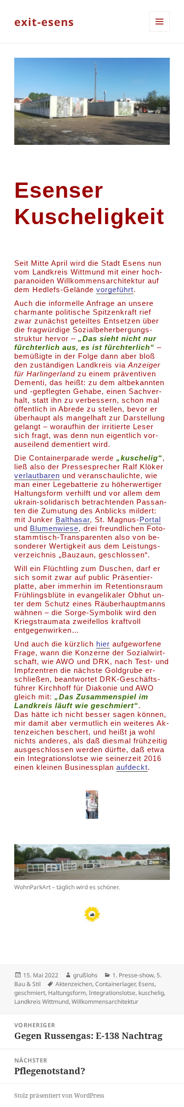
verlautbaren (37, 475)
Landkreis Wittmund (41, 1001)
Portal (150, 519)
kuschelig (151, 993)
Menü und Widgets (160, 31)
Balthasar (72, 519)
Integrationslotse (112, 993)
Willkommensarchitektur (105, 1001)
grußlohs (85, 975)
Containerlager (115, 984)
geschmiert (29, 993)
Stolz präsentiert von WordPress (59, 1095)
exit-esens (44, 21)
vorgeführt (114, 289)
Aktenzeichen (73, 984)
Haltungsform (67, 993)
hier (103, 644)
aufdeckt (132, 767)
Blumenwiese (54, 528)
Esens (146, 984)
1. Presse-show (133, 975)
